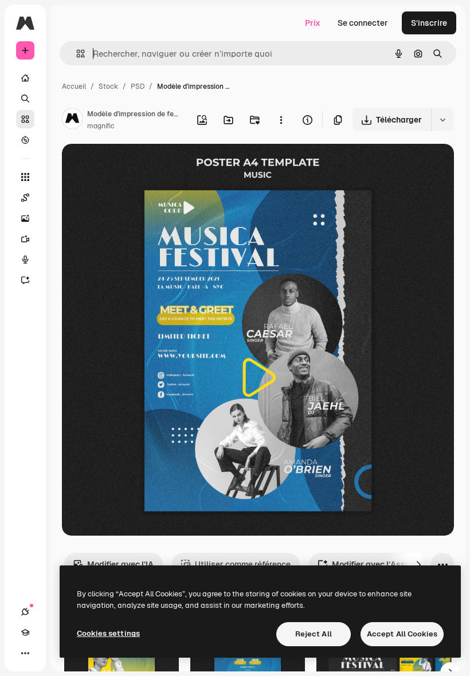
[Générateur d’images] (25, 218)
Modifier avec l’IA (120, 564)
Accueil (74, 86)
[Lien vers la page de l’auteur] (72, 120)
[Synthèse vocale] (25, 259)
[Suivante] (418, 564)
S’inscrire (429, 23)
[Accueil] (25, 78)
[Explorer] (25, 140)
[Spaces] (25, 197)
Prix (312, 23)
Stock (108, 86)
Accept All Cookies (402, 634)
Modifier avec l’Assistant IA (385, 564)
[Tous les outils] (25, 177)
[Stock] (25, 119)
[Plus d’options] (280, 119)
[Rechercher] (25, 98)
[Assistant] (25, 280)
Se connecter (363, 23)
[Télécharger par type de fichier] (442, 119)
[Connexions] (25, 612)
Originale (137, 165)
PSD (137, 86)
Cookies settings (108, 633)
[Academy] (25, 632)
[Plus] (25, 653)
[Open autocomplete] (76, 53)
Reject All (313, 634)
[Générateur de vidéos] (25, 239)
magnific (101, 126)
